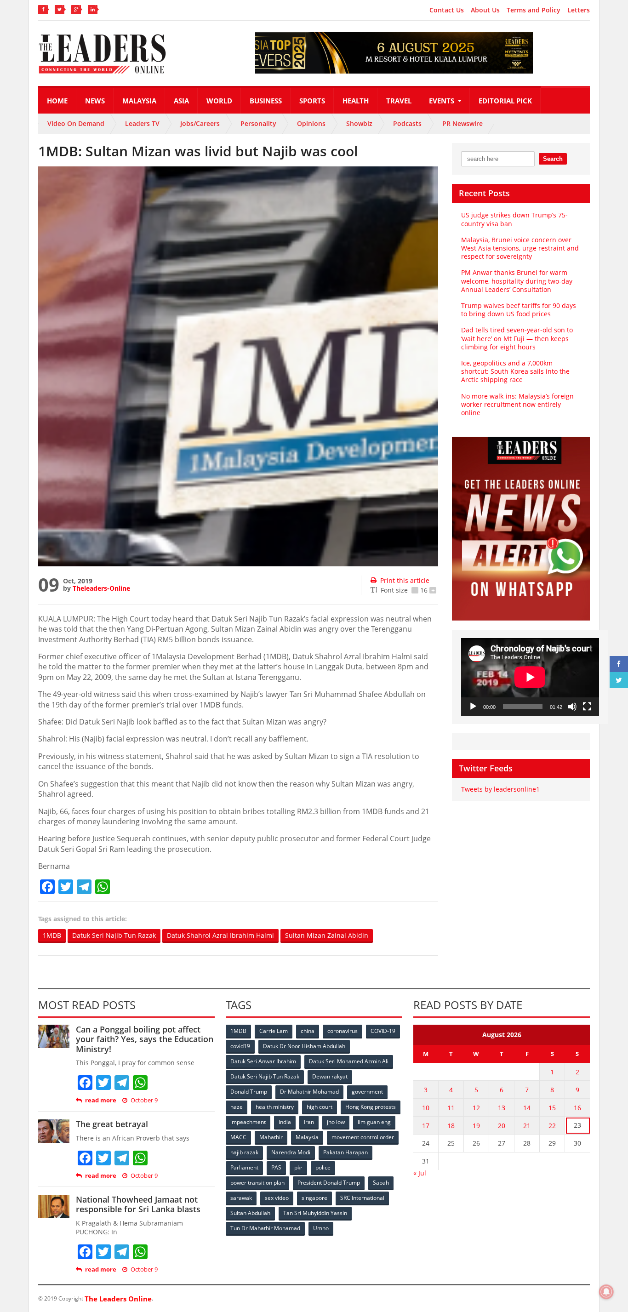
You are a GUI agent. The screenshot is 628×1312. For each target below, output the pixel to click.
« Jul (419, 1173)
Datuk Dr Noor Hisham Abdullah (304, 1046)
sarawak (241, 1198)
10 (425, 1107)
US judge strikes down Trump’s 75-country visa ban (514, 219)
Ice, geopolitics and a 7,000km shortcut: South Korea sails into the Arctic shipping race (515, 371)
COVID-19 (383, 1031)
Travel (398, 100)
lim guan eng (374, 1122)
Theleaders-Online (101, 588)
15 (552, 1107)
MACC (238, 1137)
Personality (258, 123)
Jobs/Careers (200, 123)
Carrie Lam (273, 1031)
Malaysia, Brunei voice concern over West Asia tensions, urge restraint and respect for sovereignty (520, 248)
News (95, 100)
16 (577, 1107)
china (307, 1031)
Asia (181, 100)
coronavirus (342, 1031)
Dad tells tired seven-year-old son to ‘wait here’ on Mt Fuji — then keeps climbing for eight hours (517, 338)
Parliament (244, 1167)
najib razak (244, 1152)
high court (319, 1107)
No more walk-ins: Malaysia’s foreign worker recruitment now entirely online (517, 404)
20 (501, 1125)
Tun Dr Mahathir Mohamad (265, 1228)
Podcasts (407, 123)
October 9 (144, 1100)
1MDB (52, 935)
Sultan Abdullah (250, 1213)
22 (552, 1125)
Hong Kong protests (370, 1107)
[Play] (473, 706)
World (219, 100)
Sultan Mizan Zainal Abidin (326, 935)
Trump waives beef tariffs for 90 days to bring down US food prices (518, 309)
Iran (309, 1122)
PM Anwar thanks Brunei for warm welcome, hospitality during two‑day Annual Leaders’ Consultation (516, 280)
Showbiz (359, 123)
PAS (276, 1167)
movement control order (362, 1137)
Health (356, 100)
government (367, 1091)
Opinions (311, 123)
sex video (277, 1198)
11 (451, 1107)
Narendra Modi (290, 1152)
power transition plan (257, 1183)
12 (476, 1107)
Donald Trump (248, 1091)
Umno (321, 1228)
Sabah (381, 1183)
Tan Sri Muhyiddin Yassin (315, 1213)
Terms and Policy (533, 10)
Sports (312, 100)
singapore (314, 1198)
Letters (578, 10)
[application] (530, 677)
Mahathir (271, 1137)
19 (476, 1125)
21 (527, 1125)
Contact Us (446, 10)
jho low (336, 1122)
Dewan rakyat (330, 1076)
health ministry (275, 1107)
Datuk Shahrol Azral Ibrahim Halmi (220, 935)
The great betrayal (112, 1123)
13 (501, 1107)
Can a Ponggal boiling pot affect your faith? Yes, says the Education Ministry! (144, 1039)
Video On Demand (75, 123)
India (285, 1122)
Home (57, 100)
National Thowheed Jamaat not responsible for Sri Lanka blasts (138, 1204)
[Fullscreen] (587, 706)
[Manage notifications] (606, 1291)
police (323, 1167)
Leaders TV (142, 123)
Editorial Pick (505, 100)
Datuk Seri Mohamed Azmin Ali (348, 1061)
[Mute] (572, 706)
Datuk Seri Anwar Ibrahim (263, 1061)
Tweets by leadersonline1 (500, 789)
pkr (298, 1167)
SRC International (362, 1198)
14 (527, 1107)
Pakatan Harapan (345, 1152)
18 (451, 1125)
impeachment (248, 1122)
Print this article (404, 580)
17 (425, 1125)
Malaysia (139, 100)
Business (266, 100)
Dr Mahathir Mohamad (309, 1091)
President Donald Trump (328, 1183)
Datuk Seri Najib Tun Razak (114, 935)
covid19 (240, 1046)
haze (236, 1107)
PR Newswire (462, 123)
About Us (485, 10)
